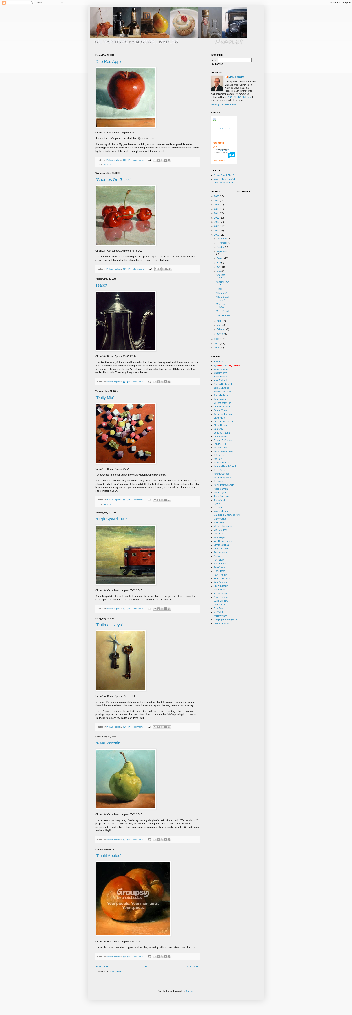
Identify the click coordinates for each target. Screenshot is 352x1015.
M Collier (218, 507)
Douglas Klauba (222, 433)
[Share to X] (162, 160)
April (219, 321)
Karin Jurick (219, 500)
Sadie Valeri (220, 589)
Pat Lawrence (220, 552)
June (219, 267)
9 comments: (139, 381)
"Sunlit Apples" (108, 855)
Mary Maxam (220, 518)
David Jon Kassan (223, 414)
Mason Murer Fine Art (224, 179)
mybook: (227, 365)
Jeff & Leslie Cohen (223, 451)
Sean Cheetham (222, 593)
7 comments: (139, 727)
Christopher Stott (222, 406)
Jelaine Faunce (221, 462)
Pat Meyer (219, 556)
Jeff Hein (218, 459)
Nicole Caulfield (222, 545)
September (222, 251)
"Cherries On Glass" (113, 179)
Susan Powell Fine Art (224, 175)
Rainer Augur (220, 575)
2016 (217, 204)
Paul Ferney (220, 563)
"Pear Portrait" (108, 743)
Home (148, 966)
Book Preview (218, 161)
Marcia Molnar (221, 511)
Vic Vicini (218, 612)
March (220, 325)
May (219, 271)
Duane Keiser (220, 436)
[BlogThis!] (158, 160)
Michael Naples (236, 77)
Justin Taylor (220, 492)
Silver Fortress (221, 597)
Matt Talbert (219, 522)
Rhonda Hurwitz (222, 578)
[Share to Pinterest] (169, 160)
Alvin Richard (220, 380)
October (221, 247)
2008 (217, 339)
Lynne (217, 503)
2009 (217, 235)
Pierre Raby (219, 571)
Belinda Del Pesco (223, 391)
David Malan (220, 417)
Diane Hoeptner (222, 425)
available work (221, 369)
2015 (217, 209)
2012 (217, 222)
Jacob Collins (220, 447)
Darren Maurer (221, 410)
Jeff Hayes (219, 455)
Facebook (218, 361)
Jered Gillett (219, 470)
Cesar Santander (222, 403)
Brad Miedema (221, 395)
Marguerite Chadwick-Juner (227, 515)
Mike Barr (218, 533)
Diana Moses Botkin (224, 421)
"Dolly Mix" (105, 397)
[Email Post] (149, 160)
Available (107, 165)
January (221, 334)
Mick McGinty (220, 530)
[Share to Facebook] (165, 160)
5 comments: (139, 160)
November (222, 243)
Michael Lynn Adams (224, 526)
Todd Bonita (219, 604)
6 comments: (139, 500)
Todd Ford (219, 608)
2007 (217, 343)
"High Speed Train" (112, 519)
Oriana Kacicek (221, 548)
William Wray (220, 616)
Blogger (189, 991)
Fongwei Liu (220, 444)
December (222, 238)
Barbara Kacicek (222, 388)
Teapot (101, 285)
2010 (217, 230)
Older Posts (193, 966)
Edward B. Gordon (223, 440)
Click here (247, 97)
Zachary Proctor (221, 623)
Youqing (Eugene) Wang (226, 619)
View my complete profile (223, 104)
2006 (217, 347)
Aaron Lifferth (220, 376)
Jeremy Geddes (221, 474)
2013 (217, 217)
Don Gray (218, 429)
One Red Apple (108, 61)
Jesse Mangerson (222, 477)
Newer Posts (102, 966)
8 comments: (139, 608)
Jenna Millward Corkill (225, 466)
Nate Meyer (219, 537)
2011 (217, 226)
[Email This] (155, 160)
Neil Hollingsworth (223, 541)
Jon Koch (218, 481)
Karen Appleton (221, 496)
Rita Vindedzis (221, 586)
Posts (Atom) (115, 971)
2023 (217, 196)
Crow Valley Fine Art (224, 182)
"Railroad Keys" (109, 625)
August (220, 258)
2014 (217, 213)
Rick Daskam (220, 582)
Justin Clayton (221, 489)
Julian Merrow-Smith (224, 485)
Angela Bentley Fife (223, 384)
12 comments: (139, 269)
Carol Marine (220, 399)
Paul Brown (219, 560)
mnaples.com (220, 373)
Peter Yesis (219, 567)
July (219, 262)
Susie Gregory (221, 601)
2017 (217, 200)
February (221, 329)
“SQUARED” (234, 97)
